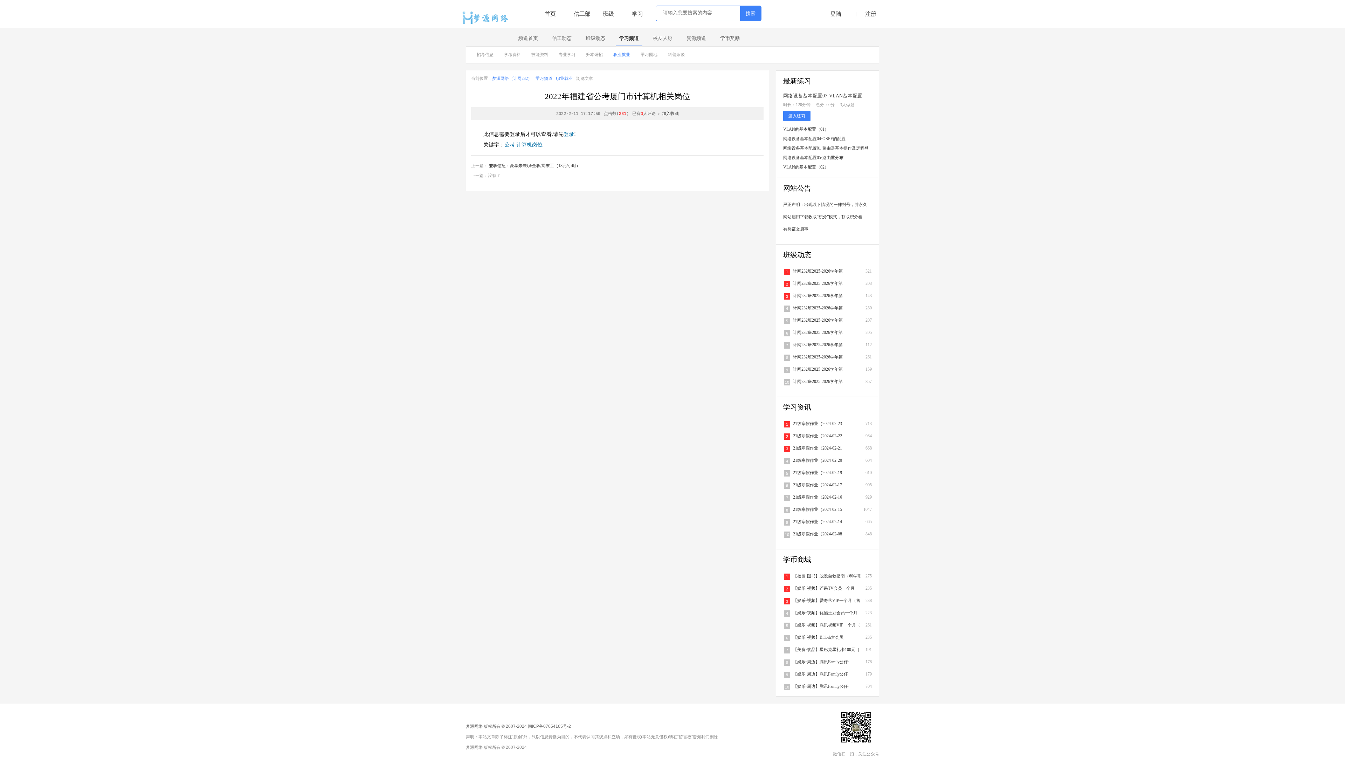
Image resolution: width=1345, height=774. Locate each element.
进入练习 (796, 116)
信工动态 (562, 38)
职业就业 (621, 54)
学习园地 (649, 54)
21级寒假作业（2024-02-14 (817, 521)
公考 (509, 145)
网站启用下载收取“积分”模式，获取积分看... (824, 216)
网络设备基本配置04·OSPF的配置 (814, 138)
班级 (608, 14)
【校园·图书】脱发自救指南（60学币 (827, 576)
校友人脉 (662, 38)
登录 (569, 134)
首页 (550, 14)
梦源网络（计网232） (512, 78)
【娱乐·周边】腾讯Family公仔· (821, 661)
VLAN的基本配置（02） (806, 167)
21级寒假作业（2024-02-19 (817, 472)
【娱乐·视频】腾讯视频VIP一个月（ (826, 625)
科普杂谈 (676, 54)
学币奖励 (730, 38)
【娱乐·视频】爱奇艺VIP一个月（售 (826, 600)
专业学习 (567, 54)
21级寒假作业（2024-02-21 (817, 448)
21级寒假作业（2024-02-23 (817, 423)
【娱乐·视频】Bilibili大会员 (818, 637)
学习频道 (629, 38)
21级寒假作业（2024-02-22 (817, 435)
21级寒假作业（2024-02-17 (817, 484)
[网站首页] (487, 18)
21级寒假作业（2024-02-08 (817, 534)
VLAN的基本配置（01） (806, 129)
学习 (637, 14)
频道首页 (528, 38)
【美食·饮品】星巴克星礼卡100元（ (826, 649)
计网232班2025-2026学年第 (818, 271)
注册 (870, 14)
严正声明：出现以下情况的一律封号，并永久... (826, 204)
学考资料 (512, 54)
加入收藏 (670, 113)
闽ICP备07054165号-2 (549, 726)
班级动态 (595, 38)
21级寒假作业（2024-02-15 (817, 509)
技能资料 (539, 54)
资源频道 (696, 38)
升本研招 (594, 54)
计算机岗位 (529, 145)
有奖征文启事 (795, 229)
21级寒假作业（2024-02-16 (817, 497)
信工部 (582, 14)
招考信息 (485, 54)
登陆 (835, 14)
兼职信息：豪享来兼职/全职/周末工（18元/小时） (534, 165)
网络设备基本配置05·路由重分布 (813, 157)
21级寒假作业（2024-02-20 (817, 460)
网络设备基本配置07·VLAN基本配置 (822, 95)
